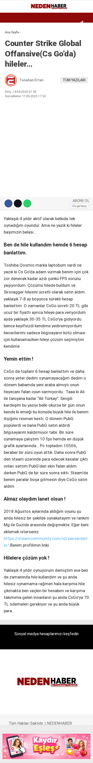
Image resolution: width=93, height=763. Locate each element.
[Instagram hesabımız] (32, 755)
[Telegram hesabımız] (63, 755)
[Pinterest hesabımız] (53, 755)
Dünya (12, 61)
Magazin (15, 81)
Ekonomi (14, 41)
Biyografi (15, 51)
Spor (11, 71)
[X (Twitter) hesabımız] (22, 755)
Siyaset (14, 91)
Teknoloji (16, 111)
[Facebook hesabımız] (11, 755)
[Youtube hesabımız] (42, 755)
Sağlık (13, 101)
